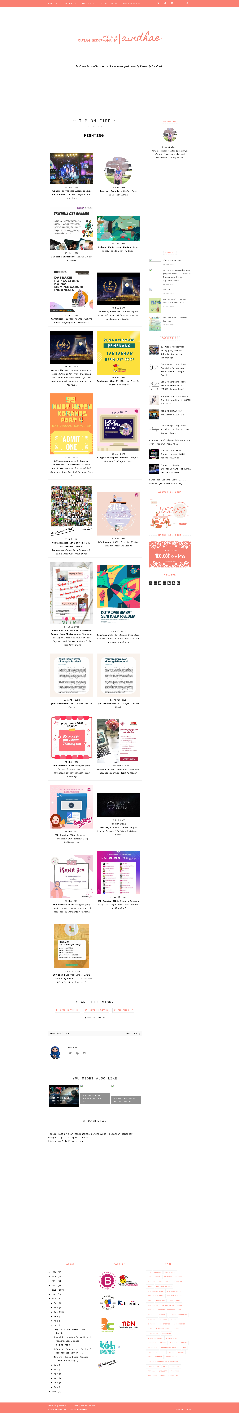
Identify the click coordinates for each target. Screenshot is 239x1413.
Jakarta (151, 1314)
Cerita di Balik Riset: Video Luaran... (61, 1101)
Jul (56, 1325)
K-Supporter (153, 1333)
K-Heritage (165, 1324)
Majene (163, 1343)
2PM (149, 1272)
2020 (53, 1299)
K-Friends (152, 1324)
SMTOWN (181, 1352)
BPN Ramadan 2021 (164, 1286)
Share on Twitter (99, 1010)
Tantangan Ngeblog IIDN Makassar (163, 1362)
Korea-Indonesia (155, 1338)
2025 (53, 1277)
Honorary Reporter (166, 1310)
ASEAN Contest (154, 1277)
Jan (56, 1387)
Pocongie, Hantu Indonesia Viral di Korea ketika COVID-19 (176, 469)
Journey (161, 1314)
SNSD (150, 1357)
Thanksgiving (153, 1366)
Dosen (179, 1305)
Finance (151, 1310)
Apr (56, 1374)
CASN (171, 1300)
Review (172, 1352)
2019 (53, 1392)
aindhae (72, 1047)
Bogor (150, 1286)
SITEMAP (62, 1406)
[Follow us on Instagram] (171, 3)
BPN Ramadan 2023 (174, 1291)
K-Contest (152, 1319)
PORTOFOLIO (70, 3)
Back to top (182, 1410)
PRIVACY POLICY (108, 3)
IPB (179, 1310)
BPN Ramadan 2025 (174, 1296)
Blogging (178, 1282)
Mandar (184, 1343)
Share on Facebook (69, 1010)
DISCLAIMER (88, 3)
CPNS (178, 1300)
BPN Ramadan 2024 (155, 1296)
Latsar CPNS (171, 1338)
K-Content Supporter (178, 1314)
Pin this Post (125, 1010)
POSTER (166, 290)
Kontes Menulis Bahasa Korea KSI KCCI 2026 (174, 301)
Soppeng (158, 1357)
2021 (53, 1294)
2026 (53, 1272)
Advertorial (170, 1272)
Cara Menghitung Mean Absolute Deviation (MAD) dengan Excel (176, 429)
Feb (56, 1383)
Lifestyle (152, 1343)
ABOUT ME (53, 3)
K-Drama (163, 1319)
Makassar (173, 1343)
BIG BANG (151, 1282)
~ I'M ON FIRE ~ (63, 1345)
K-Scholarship (162, 1329)
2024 (53, 1281)
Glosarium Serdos (172, 260)
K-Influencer (179, 1324)
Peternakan (152, 1347)
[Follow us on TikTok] (178, 3)
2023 (53, 1285)
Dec (56, 1303)
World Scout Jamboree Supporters (163, 1376)
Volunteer (175, 1371)
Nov (56, 1308)
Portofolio (99, 1018)
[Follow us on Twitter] (158, 3)
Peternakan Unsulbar (170, 1347)
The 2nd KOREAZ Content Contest (175, 319)
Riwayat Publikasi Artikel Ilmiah (124, 1100)
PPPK (163, 1352)
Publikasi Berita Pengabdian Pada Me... (93, 1098)
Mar (56, 1378)
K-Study (176, 1329)
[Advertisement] (83, 93)
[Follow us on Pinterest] (165, 3)
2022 (53, 1290)
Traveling (175, 1366)
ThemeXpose (82, 1409)
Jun (56, 1365)
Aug (56, 1321)
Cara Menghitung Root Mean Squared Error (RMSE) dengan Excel (173, 386)
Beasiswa (179, 1277)
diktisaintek (168, 1305)
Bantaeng (168, 1277)
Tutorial (151, 1371)
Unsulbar (163, 1371)
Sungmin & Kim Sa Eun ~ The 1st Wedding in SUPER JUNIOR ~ (176, 400)
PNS (184, 1347)
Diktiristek (153, 1305)
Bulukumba (160, 1300)
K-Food (173, 1319)
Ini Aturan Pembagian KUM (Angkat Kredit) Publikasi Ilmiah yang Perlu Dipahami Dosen (177, 275)
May (56, 1369)
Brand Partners (131, 3)
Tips (165, 1366)
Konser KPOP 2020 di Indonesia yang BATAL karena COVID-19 (173, 454)
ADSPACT (157, 1272)
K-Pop (150, 1329)
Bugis (150, 1300)
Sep (56, 1316)
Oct (56, 1312)
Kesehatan (166, 1333)
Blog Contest (165, 1282)
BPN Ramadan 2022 (155, 1291)
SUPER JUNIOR (171, 1357)
